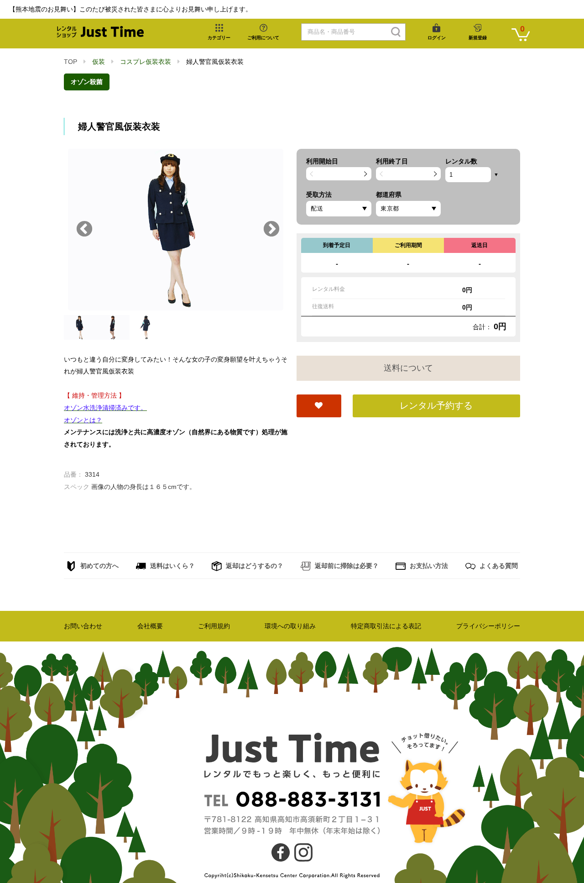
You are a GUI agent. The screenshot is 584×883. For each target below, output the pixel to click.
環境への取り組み (290, 626)
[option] (175, 229)
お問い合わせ (83, 626)
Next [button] (271, 230)
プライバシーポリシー (488, 626)
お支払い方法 (428, 565)
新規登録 (478, 37)
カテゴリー (219, 37)
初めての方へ (98, 565)
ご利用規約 (214, 626)
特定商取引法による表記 (386, 626)
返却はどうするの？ (253, 565)
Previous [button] (84, 230)
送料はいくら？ (171, 565)
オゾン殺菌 (87, 81)
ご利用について (263, 37)
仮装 (98, 61)
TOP (70, 61)
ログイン (437, 37)
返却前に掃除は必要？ (346, 565)
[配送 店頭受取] (338, 208)
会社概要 (150, 626)
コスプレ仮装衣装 (145, 61)
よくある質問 (498, 565)
